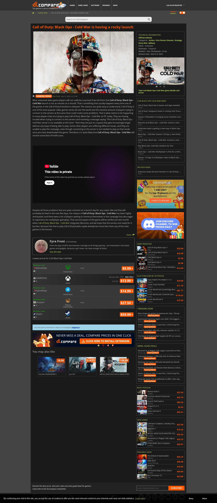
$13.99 (126, 281)
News (115, 5)
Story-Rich (143, 43)
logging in (76, 327)
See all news (55, 251)
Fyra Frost (56, 96)
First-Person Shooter (165, 40)
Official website (145, 37)
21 (36, 317)
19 (36, 305)
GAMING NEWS (43, 96)
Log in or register (174, 5)
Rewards (106, 5)
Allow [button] (204, 498)
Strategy (178, 40)
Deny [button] (191, 498)
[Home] (33, 13)
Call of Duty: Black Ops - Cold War (53, 223)
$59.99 (126, 314)
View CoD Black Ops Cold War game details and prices (159, 92)
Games (72, 5)
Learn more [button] (140, 498)
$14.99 (126, 291)
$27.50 (126, 303)
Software (95, 5)
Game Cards (83, 5)
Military (151, 43)
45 (36, 281)
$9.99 (127, 268)
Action (152, 40)
